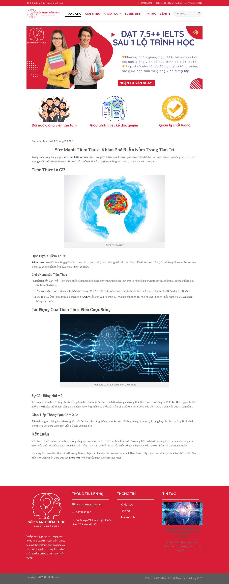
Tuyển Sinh (133, 13)
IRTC (200, 578)
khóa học (74, 457)
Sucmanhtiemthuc (36, 544)
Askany (192, 578)
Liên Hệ (165, 13)
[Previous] (34, 57)
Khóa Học (111, 13)
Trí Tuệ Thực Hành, (177, 578)
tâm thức (176, 402)
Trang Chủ (73, 13)
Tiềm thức (38, 262)
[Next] (195, 57)
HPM (163, 578)
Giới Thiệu (92, 13)
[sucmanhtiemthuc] (43, 13)
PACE (157, 578)
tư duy (85, 296)
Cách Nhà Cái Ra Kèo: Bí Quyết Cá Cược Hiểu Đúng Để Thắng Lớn (70, 465)
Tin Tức (150, 13)
